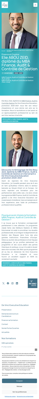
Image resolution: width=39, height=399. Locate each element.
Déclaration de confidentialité (25, 396)
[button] (36, 350)
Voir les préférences (19, 392)
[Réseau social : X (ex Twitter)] (3, 283)
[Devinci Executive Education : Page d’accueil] (32, 283)
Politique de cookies (10, 396)
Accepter (19, 381)
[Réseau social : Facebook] (8, 283)
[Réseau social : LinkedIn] (17, 283)
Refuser (19, 386)
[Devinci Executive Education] (5, 5)
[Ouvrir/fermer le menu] (35, 5)
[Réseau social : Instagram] (12, 283)
